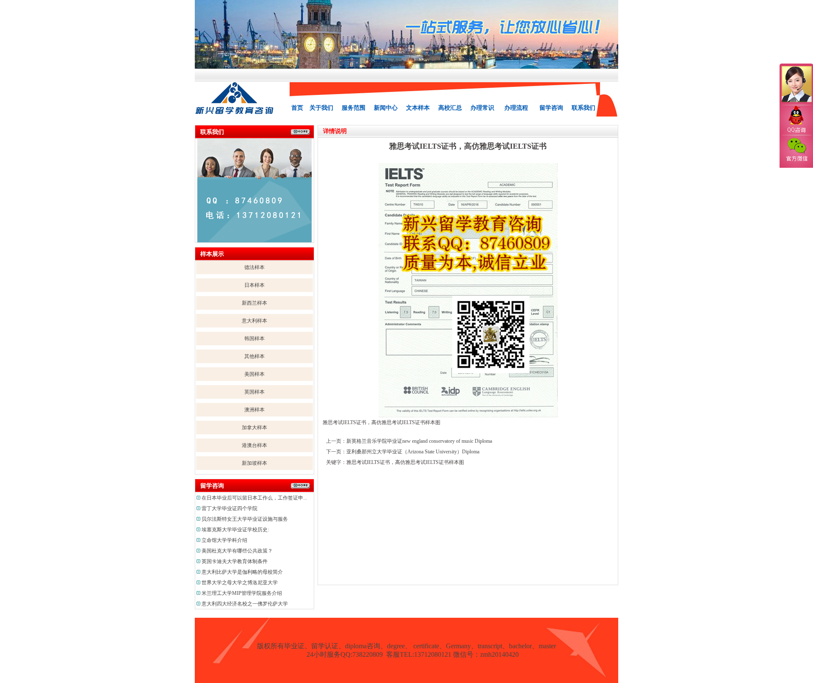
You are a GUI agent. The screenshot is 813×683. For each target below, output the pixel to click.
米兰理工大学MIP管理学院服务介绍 (242, 593)
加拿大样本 (254, 427)
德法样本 (254, 267)
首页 (297, 108)
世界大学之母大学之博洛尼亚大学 (240, 583)
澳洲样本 (254, 410)
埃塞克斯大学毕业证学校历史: (235, 530)
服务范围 (353, 108)
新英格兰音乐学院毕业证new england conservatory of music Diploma (419, 441)
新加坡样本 (254, 463)
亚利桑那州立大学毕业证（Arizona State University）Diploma (412, 452)
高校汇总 (450, 108)
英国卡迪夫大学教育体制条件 (235, 561)
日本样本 (254, 285)
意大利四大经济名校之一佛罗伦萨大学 (245, 604)
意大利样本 (254, 321)
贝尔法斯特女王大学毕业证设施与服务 (245, 519)
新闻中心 (386, 108)
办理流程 (516, 108)
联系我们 (583, 108)
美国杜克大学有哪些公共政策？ (237, 551)
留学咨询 (551, 108)
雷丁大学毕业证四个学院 (229, 508)
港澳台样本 (254, 445)
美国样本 (254, 374)
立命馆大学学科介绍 (224, 540)
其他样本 (254, 356)
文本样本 (418, 108)
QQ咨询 (796, 120)
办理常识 (482, 108)
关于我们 (321, 108)
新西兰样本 (254, 303)
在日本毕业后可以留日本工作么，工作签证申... (254, 498)
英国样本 (254, 392)
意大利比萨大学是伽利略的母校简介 (242, 572)
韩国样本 (254, 339)
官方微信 (796, 150)
